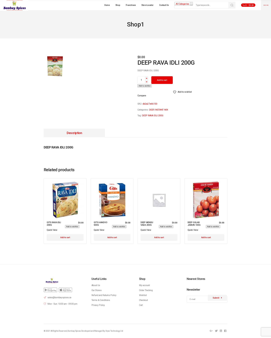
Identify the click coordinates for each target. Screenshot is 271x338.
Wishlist (143, 295)
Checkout (143, 300)
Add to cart (162, 80)
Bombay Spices (74, 331)
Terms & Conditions (100, 300)
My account (144, 285)
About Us (95, 285)
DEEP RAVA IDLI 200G (152, 115)
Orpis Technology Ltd (114, 331)
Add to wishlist (145, 86)
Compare (141, 95)
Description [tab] (74, 133)
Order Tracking (146, 290)
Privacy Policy (98, 305)
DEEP (151, 109)
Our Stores (96, 290)
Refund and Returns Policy (103, 295)
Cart (141, 305)
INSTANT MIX (161, 109)
